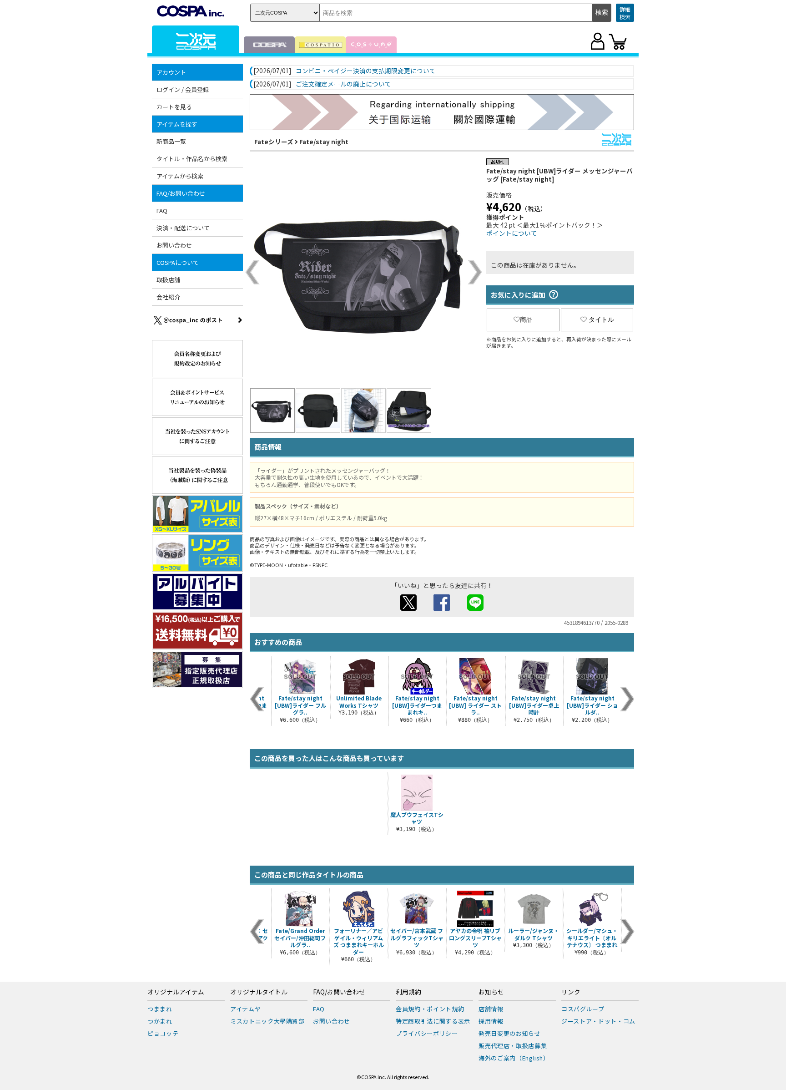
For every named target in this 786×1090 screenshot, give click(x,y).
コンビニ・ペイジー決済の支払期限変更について (366, 71)
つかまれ (159, 1021)
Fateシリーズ (273, 141)
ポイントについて (511, 233)
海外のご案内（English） (514, 1058)
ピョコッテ (162, 1033)
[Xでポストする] (408, 608)
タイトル (601, 319)
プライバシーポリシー (427, 1033)
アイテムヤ (245, 1008)
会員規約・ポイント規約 (430, 1008)
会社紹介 (168, 297)
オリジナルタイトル (258, 992)
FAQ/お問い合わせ (339, 992)
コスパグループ (583, 1008)
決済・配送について (183, 227)
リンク (570, 992)
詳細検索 (625, 12)
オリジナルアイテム (175, 992)
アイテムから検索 (179, 176)
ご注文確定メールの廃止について (343, 84)
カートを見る (174, 106)
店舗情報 (491, 1008)
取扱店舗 (168, 279)
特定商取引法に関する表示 (433, 1021)
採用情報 (491, 1021)
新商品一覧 (171, 141)
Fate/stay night (323, 141)
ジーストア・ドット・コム (598, 1021)
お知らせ (491, 992)
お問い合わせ (174, 245)
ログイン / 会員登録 (182, 89)
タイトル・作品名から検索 (191, 158)
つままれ (159, 1008)
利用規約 (408, 992)
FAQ (161, 210)
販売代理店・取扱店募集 (513, 1045)
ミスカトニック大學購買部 (267, 1021)
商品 (526, 319)
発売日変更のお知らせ (510, 1033)
